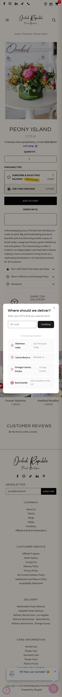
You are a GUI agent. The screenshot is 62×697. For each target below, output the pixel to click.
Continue (46, 324)
